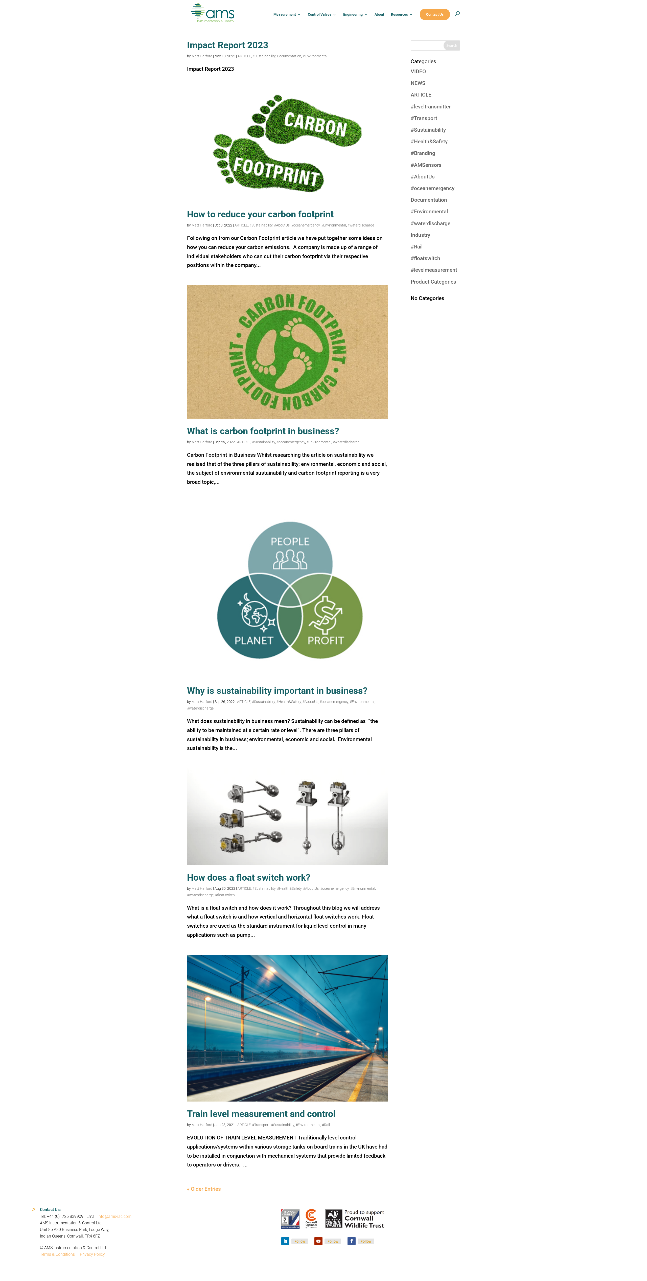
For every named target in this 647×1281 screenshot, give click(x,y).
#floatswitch (225, 895)
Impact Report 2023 (227, 45)
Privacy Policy (92, 1254)
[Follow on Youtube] (318, 1241)
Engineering (353, 14)
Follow (299, 1241)
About (379, 14)
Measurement (284, 14)
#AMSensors (426, 165)
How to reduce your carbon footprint (260, 214)
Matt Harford (202, 56)
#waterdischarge (361, 225)
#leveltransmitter (431, 107)
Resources (399, 14)
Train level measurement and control (261, 1114)
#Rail (326, 1125)
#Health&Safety (288, 702)
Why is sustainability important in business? (277, 690)
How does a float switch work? (248, 877)
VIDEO (418, 71)
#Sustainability (263, 56)
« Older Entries (204, 1189)
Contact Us (435, 14)
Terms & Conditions (57, 1254)
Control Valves (319, 14)
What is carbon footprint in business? (263, 431)
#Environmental (315, 56)
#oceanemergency (305, 225)
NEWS (418, 83)
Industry (420, 235)
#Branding (423, 153)
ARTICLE (244, 56)
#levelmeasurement (434, 270)
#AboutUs (282, 225)
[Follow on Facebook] (352, 1241)
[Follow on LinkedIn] (285, 1241)
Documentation (289, 56)
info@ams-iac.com (114, 1216)
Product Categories (433, 282)
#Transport (261, 1125)
